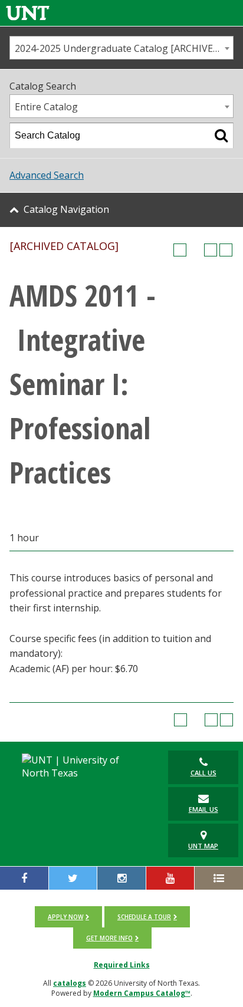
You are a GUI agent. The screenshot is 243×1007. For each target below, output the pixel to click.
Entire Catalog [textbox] (46, 106)
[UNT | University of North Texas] (80, 766)
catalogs (69, 983)
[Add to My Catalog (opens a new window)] (179, 249)
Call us (203, 772)
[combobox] (121, 48)
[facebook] (24, 878)
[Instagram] (121, 878)
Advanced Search (46, 175)
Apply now (65, 917)
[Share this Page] (195, 249)
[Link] (28, 12)
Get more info (109, 938)
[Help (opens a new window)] (225, 249)
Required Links (122, 965)
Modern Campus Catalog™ (142, 993)
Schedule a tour (144, 917)
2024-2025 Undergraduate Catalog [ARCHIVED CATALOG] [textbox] (124, 48)
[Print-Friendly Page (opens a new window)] (210, 249)
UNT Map (203, 845)
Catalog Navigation (66, 209)
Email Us (203, 809)
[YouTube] (170, 878)
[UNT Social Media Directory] (219, 878)
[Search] (221, 136)
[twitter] (73, 878)
